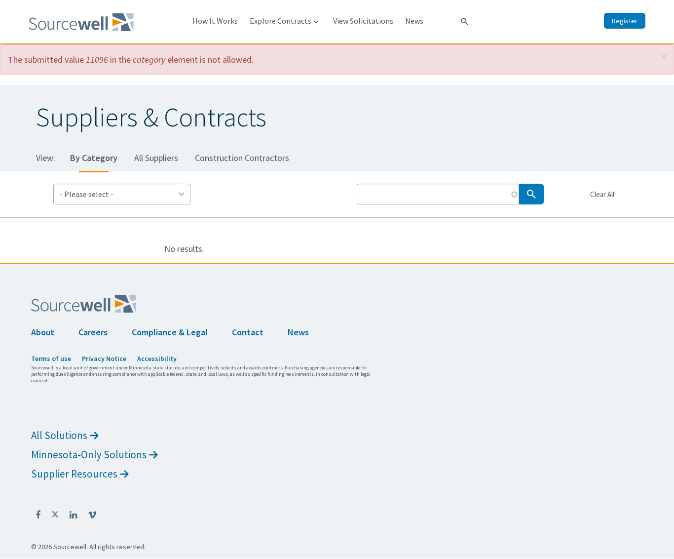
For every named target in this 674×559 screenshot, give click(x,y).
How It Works (215, 21)
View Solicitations (363, 21)
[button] (664, 56)
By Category (93, 157)
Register (624, 20)
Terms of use (51, 358)
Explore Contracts (285, 21)
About (42, 332)
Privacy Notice (104, 358)
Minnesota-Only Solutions (89, 454)
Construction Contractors (242, 157)
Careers (93, 332)
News (414, 21)
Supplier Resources (74, 473)
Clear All (602, 194)
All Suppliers (156, 157)
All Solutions (59, 435)
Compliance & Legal (170, 332)
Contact (247, 332)
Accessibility (157, 358)
